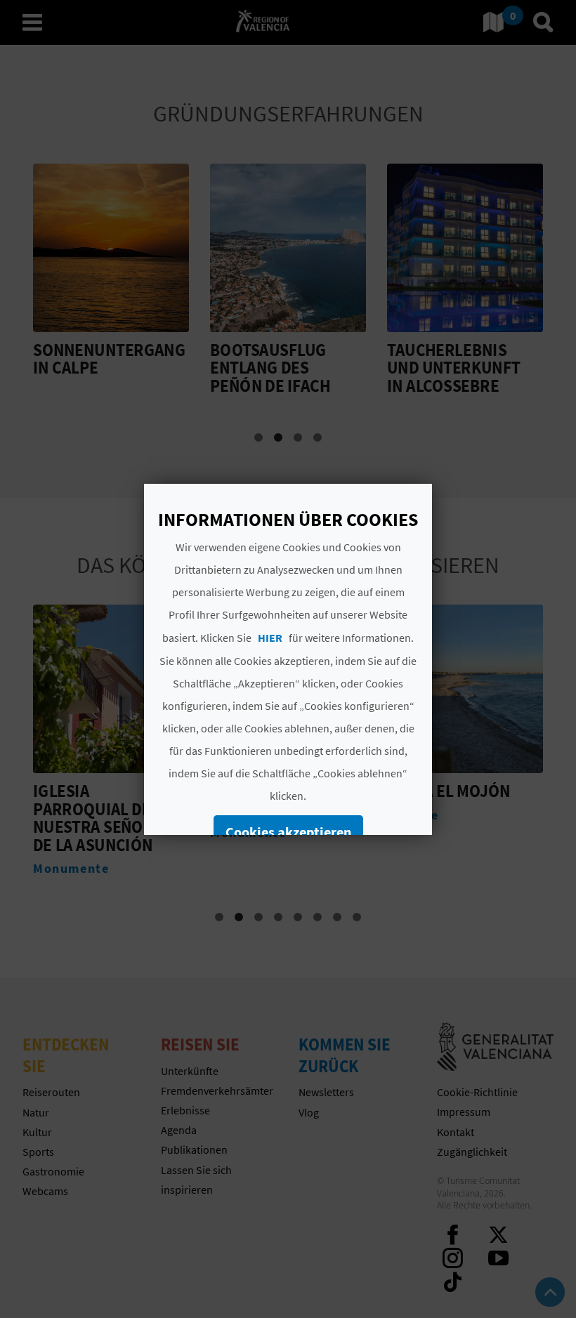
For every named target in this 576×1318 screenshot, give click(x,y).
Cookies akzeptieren (288, 832)
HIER (270, 638)
